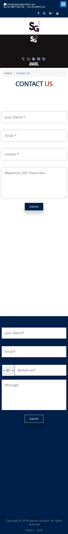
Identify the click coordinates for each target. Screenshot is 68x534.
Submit (34, 206)
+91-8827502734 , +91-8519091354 (25, 7)
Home (8, 73)
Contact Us (23, 73)
